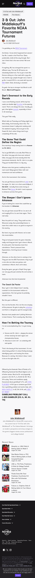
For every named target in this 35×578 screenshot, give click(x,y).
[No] (33, 572)
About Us (4, 540)
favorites (20, 104)
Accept (18, 575)
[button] (3, 4)
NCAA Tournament (21, 48)
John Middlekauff (11, 41)
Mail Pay (8, 542)
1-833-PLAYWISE (24, 561)
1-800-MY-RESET (19, 564)
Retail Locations (12, 540)
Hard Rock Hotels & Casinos (9, 544)
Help (3, 542)
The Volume (15, 15)
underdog (29, 307)
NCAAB (5, 15)
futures (13, 189)
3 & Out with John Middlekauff (13, 12)
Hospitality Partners (22, 540)
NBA (3, 83)
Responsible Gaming (16, 542)
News (30, 540)
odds (26, 182)
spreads (15, 109)
